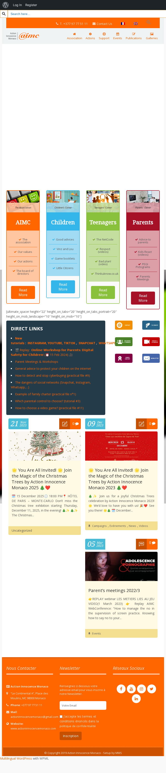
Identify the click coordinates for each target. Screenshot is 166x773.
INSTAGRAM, (37, 343)
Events (96, 633)
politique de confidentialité (78, 726)
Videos (143, 526)
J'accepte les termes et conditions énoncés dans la (79, 721)
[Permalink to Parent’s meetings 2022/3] (121, 580)
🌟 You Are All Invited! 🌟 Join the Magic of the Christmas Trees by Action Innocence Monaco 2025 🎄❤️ (42, 479)
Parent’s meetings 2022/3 (114, 590)
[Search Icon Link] (148, 22)
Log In (17, 5)
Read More (23, 292)
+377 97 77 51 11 (31, 705)
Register (31, 5)
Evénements (118, 526)
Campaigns (99, 526)
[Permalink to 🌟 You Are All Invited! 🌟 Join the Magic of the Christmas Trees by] (44, 459)
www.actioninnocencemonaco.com (33, 728)
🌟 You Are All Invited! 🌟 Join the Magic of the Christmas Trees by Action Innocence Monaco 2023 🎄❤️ (118, 479)
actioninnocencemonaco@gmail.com (34, 717)
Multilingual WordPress (16, 758)
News (132, 526)
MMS (118, 753)
